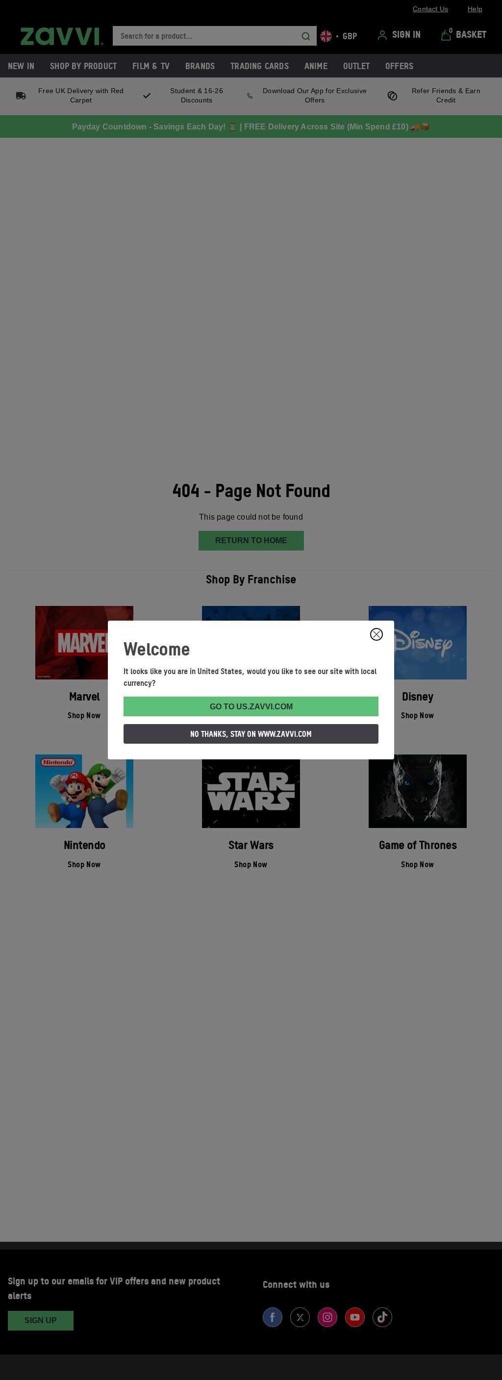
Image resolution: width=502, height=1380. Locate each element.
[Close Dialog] (376, 634)
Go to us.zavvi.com (251, 707)
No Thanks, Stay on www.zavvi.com (251, 734)
